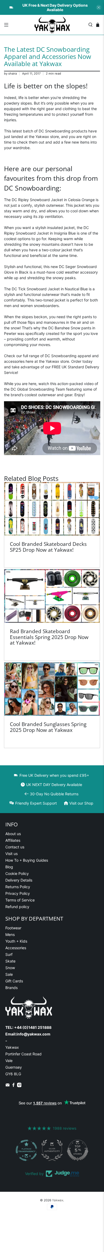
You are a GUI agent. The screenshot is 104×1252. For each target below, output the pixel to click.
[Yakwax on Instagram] (19, 1085)
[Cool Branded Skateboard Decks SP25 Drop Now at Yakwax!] (52, 509)
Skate (10, 961)
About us (13, 833)
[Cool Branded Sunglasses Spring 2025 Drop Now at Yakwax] (52, 689)
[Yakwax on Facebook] (13, 1085)
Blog (9, 867)
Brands (11, 987)
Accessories (15, 948)
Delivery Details (18, 880)
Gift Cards (14, 981)
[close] (98, 7)
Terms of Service (20, 900)
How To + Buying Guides (26, 860)
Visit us (11, 853)
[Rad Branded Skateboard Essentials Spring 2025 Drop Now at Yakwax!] (52, 596)
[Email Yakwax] (7, 1085)
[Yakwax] (52, 24)
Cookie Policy (17, 873)
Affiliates (12, 840)
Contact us (14, 847)
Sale (9, 974)
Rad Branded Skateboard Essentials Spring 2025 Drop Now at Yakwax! (49, 637)
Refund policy (17, 906)
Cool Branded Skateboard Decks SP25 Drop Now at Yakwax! (48, 546)
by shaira (10, 73)
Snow (10, 967)
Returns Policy (17, 886)
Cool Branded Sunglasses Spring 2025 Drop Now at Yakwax (48, 726)
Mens (10, 934)
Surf (9, 954)
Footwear (13, 928)
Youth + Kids (16, 941)
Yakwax (57, 1200)
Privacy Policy (17, 893)
